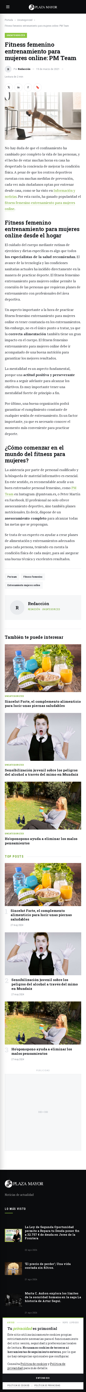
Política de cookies (33, 1364)
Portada (9, 19)
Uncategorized (24, 19)
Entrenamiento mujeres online (23, 585)
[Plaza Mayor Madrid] (43, 6)
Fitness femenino (32, 576)
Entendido (43, 1378)
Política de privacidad (47, 1385)
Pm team (12, 576)
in (18, 87)
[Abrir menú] (8, 6)
